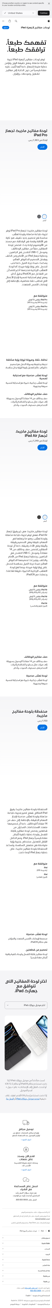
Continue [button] (43, 13)
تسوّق (5, 27)
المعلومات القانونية (28, 1304)
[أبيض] (44, 216)
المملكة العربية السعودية (41, 1296)
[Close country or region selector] (49, 3)
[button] (19, 13)
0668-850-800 (35, 1291)
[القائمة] (3, 21)
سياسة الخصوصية (44, 1304)
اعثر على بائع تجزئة (31, 1288)
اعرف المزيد (26, 1140)
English (28, 1296)
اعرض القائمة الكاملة (42, 1219)
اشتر (42, 147)
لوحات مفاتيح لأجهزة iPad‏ (35, 27)
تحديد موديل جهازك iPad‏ (27, 1098)
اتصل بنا (10, 1098)
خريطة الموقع (15, 1304)
